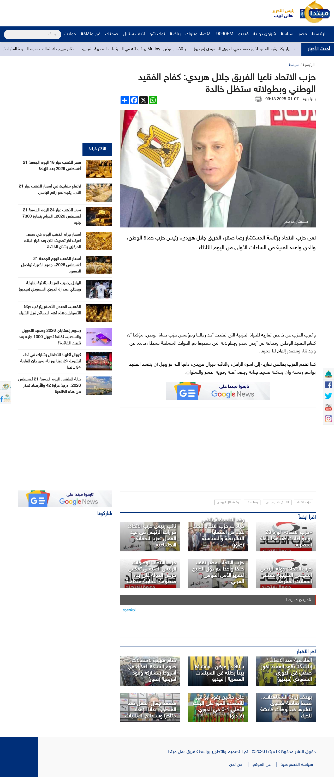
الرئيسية (320, 34)
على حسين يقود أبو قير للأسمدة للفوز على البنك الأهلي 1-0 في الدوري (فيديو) (218, 706)
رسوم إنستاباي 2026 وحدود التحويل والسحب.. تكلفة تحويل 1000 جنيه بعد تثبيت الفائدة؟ (50, 337)
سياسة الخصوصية (298, 764)
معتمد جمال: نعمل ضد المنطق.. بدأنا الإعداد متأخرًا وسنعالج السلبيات (150, 709)
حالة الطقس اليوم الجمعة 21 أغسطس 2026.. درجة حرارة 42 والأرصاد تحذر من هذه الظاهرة (49, 386)
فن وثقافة (90, 34)
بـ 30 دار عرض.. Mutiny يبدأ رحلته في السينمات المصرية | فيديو (161, 49)
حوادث (70, 34)
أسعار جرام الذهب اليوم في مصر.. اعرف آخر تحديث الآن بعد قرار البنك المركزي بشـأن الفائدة (52, 241)
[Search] (6, 31)
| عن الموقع (267, 764)
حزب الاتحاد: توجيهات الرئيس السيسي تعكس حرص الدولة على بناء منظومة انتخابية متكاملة (151, 572)
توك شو (157, 34)
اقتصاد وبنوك (199, 34)
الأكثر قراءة (97, 149)
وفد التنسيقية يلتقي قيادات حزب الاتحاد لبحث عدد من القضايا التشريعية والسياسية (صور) (218, 532)
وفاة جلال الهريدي (228, 502)
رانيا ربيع (309, 99)
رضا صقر (252, 502)
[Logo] (280, 12)
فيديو (243, 34)
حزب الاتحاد (304, 502)
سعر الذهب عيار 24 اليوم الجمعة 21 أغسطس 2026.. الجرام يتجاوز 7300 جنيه (51, 216)
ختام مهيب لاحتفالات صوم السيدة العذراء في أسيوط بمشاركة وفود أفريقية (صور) (152, 670)
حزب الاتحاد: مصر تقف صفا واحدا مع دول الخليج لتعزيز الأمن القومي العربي (218, 572)
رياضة (175, 34)
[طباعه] (258, 99)
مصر (302, 34)
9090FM (225, 34)
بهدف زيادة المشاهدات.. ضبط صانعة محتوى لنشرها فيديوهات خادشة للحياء (286, 706)
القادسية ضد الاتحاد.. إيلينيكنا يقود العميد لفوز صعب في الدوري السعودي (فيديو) (286, 670)
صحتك (111, 34)
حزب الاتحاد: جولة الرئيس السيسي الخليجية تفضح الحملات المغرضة (286, 575)
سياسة (287, 34)
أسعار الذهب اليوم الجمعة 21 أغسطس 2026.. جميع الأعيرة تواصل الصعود (51, 265)
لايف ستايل (134, 34)
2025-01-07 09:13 (282, 99)
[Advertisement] (98, 12)
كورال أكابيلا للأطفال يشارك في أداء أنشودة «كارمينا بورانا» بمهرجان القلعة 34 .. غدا (50, 361)
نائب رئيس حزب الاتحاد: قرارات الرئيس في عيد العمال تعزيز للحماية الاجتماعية (152, 535)
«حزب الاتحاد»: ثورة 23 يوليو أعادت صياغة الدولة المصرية (286, 538)
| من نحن (241, 764)
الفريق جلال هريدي (277, 502)
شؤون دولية (264, 34)
